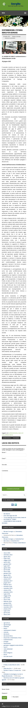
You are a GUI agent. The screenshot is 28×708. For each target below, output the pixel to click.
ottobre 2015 (7, 609)
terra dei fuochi (8, 656)
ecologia (6, 641)
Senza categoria (8, 652)
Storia (5, 654)
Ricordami (16, 697)
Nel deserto (7, 514)
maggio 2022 (7, 560)
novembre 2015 (8, 607)
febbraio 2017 (8, 584)
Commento (5, 470)
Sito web (4, 464)
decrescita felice (8, 636)
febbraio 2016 (8, 601)
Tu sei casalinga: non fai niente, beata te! (15, 517)
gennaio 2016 (7, 603)
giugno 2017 (7, 583)
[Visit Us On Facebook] (12, 506)
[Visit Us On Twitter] (15, 506)
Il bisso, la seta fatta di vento (12, 665)
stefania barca (9, 435)
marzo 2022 (7, 562)
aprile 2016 (7, 597)
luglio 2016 (7, 594)
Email (4, 458)
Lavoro (5, 647)
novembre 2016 (8, 588)
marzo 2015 (7, 614)
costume (6, 632)
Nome (4, 452)
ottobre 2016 (7, 590)
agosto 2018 (7, 575)
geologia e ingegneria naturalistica (13, 645)
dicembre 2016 (8, 586)
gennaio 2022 (7, 564)
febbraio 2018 (8, 577)
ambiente (6, 626)
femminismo (16, 438)
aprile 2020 (7, 569)
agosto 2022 (7, 556)
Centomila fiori (19, 539)
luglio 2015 (7, 611)
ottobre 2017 (7, 579)
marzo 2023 (7, 553)
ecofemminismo (13, 433)
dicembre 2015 (8, 605)
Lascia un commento (10, 38)
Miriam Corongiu (16, 36)
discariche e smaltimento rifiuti (12, 638)
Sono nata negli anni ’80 (10, 515)
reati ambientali (8, 649)
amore (5, 628)
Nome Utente (5, 689)
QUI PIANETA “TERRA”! (10, 519)
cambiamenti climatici (10, 630)
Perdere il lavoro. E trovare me (12, 670)
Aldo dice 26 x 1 (8, 668)
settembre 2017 (8, 581)
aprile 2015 (7, 612)
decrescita (6, 634)
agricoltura (7, 623)
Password (4, 693)
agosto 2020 (7, 568)
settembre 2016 (8, 592)
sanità (5, 651)
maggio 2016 (7, 596)
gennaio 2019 (7, 573)
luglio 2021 (7, 566)
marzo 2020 (7, 571)
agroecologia (7, 624)
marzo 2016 (7, 599)
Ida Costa (6, 541)
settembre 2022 (8, 555)
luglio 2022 (7, 558)
